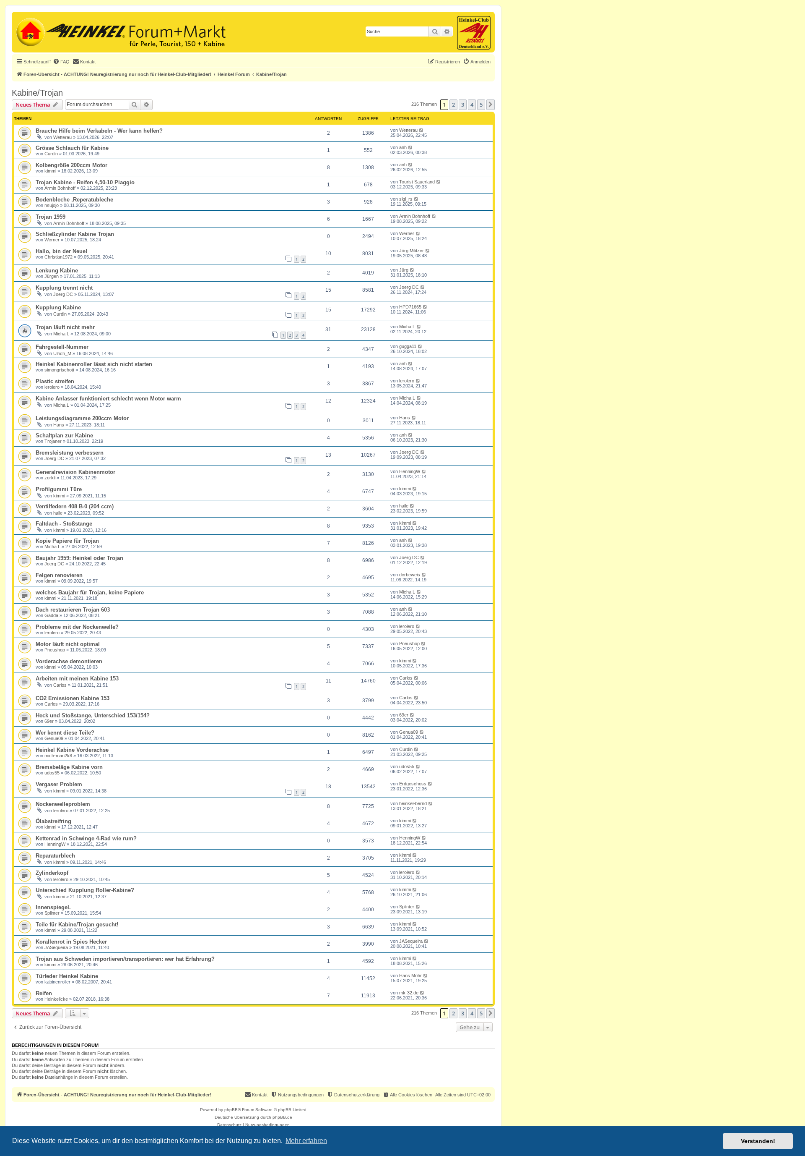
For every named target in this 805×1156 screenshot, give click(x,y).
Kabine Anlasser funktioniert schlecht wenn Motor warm (108, 398)
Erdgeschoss (412, 783)
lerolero (52, 387)
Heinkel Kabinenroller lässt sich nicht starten (94, 364)
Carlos (60, 685)
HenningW (409, 471)
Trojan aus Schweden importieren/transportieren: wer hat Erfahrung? (125, 959)
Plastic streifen (55, 381)
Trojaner (53, 441)
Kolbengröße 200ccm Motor (71, 165)
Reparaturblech (55, 856)
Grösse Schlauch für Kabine (72, 148)
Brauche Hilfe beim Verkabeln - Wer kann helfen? (99, 131)
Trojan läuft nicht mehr (65, 327)
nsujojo (51, 205)
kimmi (50, 170)
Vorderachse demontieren (69, 661)
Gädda (51, 615)
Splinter (52, 912)
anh (403, 147)
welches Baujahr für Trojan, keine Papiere (90, 592)
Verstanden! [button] (758, 1141)
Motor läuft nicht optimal (68, 644)
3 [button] (462, 104)
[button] (490, 104)
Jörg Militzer (411, 250)
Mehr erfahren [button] (306, 1140)
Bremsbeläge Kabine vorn (69, 767)
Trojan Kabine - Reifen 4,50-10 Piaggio (85, 182)
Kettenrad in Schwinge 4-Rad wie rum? (86, 838)
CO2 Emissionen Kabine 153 (72, 698)
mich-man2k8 (58, 755)
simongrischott (59, 369)
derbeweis (409, 574)
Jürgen (51, 276)
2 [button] (453, 104)
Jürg (403, 269)
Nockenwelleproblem (63, 804)
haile (57, 512)
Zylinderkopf (52, 873)
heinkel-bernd (413, 803)
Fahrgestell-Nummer (62, 347)
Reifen (44, 993)
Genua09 (53, 738)
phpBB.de (282, 1117)
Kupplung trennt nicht (64, 288)
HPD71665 (410, 306)
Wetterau (62, 137)
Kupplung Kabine (58, 307)
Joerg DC (63, 294)
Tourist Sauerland (417, 181)
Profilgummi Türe (59, 489)
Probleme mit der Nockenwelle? (77, 627)
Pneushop (54, 649)
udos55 (52, 772)
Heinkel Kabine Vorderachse (72, 750)
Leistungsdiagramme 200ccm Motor (82, 418)
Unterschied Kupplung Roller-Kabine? (85, 890)
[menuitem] (61, 62)
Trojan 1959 (50, 217)
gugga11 (407, 346)
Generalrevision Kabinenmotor (75, 472)
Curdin (51, 153)
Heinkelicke (56, 999)
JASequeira (56, 947)
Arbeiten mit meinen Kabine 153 (77, 678)
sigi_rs (406, 198)
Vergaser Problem (59, 784)
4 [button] (471, 104)
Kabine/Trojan (37, 92)
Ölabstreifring (53, 821)
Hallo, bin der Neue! (61, 251)
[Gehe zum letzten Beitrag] (421, 130)
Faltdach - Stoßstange (64, 523)
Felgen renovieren (59, 575)
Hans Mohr (410, 975)
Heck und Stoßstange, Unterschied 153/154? (93, 715)
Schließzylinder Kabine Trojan (75, 234)
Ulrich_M (62, 353)
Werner (52, 239)
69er (49, 721)
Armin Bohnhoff (59, 188)
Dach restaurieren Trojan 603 (73, 610)
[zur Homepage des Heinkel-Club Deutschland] (29, 31)
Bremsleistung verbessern (70, 453)
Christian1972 (58, 256)
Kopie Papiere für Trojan (67, 541)
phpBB (231, 1109)
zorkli (49, 477)
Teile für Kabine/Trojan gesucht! (77, 924)
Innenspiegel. (53, 907)
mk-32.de (408, 992)
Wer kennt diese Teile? (65, 733)
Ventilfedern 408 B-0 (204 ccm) (75, 506)
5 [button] (481, 104)
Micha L (61, 333)
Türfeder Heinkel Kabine (67, 976)
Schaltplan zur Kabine (64, 435)
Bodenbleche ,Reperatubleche (74, 199)
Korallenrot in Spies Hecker (71, 942)
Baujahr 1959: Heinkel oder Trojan (79, 558)
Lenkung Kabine (57, 270)
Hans (58, 424)
